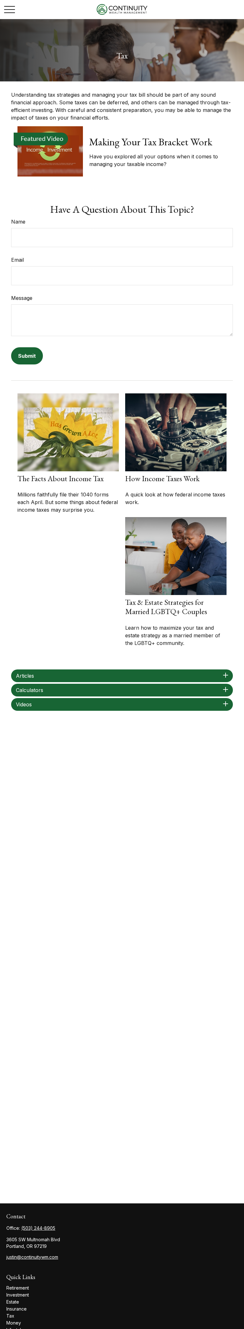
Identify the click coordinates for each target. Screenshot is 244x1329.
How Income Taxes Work (162, 478)
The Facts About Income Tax (60, 478)
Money (13, 1323)
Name (18, 221)
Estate (12, 1302)
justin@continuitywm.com (32, 1257)
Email (17, 260)
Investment (17, 1295)
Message (21, 298)
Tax (10, 1316)
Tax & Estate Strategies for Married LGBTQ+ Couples (166, 606)
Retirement (17, 1288)
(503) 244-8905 (38, 1228)
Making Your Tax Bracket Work (150, 142)
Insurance (16, 1309)
